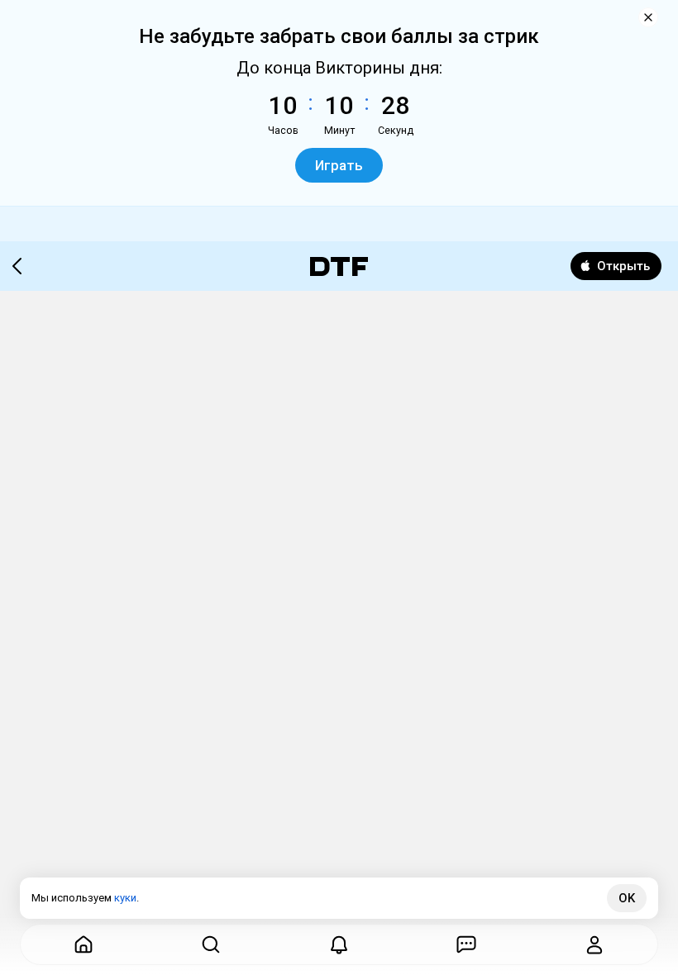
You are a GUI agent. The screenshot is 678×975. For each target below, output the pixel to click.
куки (125, 898)
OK (626, 898)
